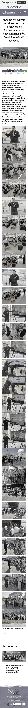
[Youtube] (13, 7)
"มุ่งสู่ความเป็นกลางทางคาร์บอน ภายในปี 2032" (14, 4)
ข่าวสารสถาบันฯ (15, 653)
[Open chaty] (24, 704)
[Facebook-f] (8, 704)
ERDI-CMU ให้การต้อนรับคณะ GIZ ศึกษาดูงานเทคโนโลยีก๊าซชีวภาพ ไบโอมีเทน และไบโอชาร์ (14, 671)
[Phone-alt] (17, 7)
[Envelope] (20, 7)
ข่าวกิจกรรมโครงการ (6, 653)
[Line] (15, 7)
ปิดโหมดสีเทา (21, 2)
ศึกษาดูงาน (17, 75)
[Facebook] (8, 7)
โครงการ (21, 653)
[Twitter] (11, 7)
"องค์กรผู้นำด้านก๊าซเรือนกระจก (14, 2)
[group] (14, 666)
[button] (20, 12)
